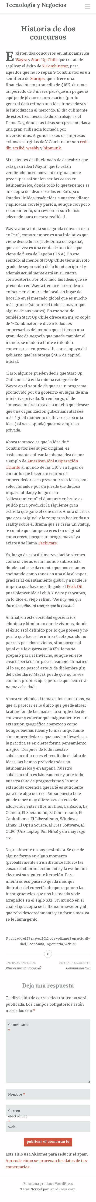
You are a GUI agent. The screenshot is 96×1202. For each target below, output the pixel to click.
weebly (32, 148)
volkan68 (63, 938)
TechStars (47, 543)
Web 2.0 (70, 944)
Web (11, 1127)
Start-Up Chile (44, 59)
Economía (35, 944)
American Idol (40, 461)
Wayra (21, 59)
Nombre (16, 1094)
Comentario (18, 1027)
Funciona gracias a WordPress (48, 1184)
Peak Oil (74, 586)
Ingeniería (54, 944)
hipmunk (52, 148)
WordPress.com (62, 1189)
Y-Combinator (55, 66)
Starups (37, 78)
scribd (18, 148)
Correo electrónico (17, 1116)
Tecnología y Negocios (36, 5)
